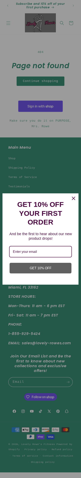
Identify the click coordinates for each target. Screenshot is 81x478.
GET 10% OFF (41, 268)
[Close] (74, 198)
